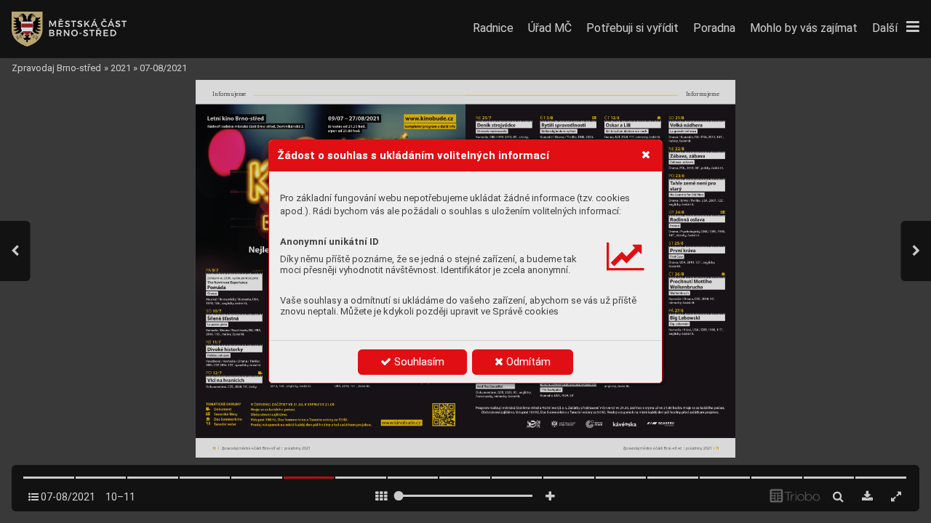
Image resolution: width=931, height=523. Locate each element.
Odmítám (527, 361)
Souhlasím (417, 361)
